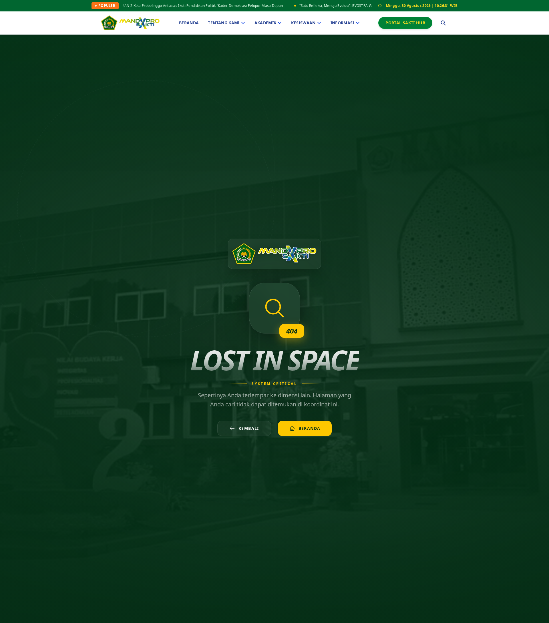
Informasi (342, 22)
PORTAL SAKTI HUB (405, 22)
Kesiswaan (303, 22)
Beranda (189, 22)
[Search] (443, 23)
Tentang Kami (223, 22)
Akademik (265, 22)
